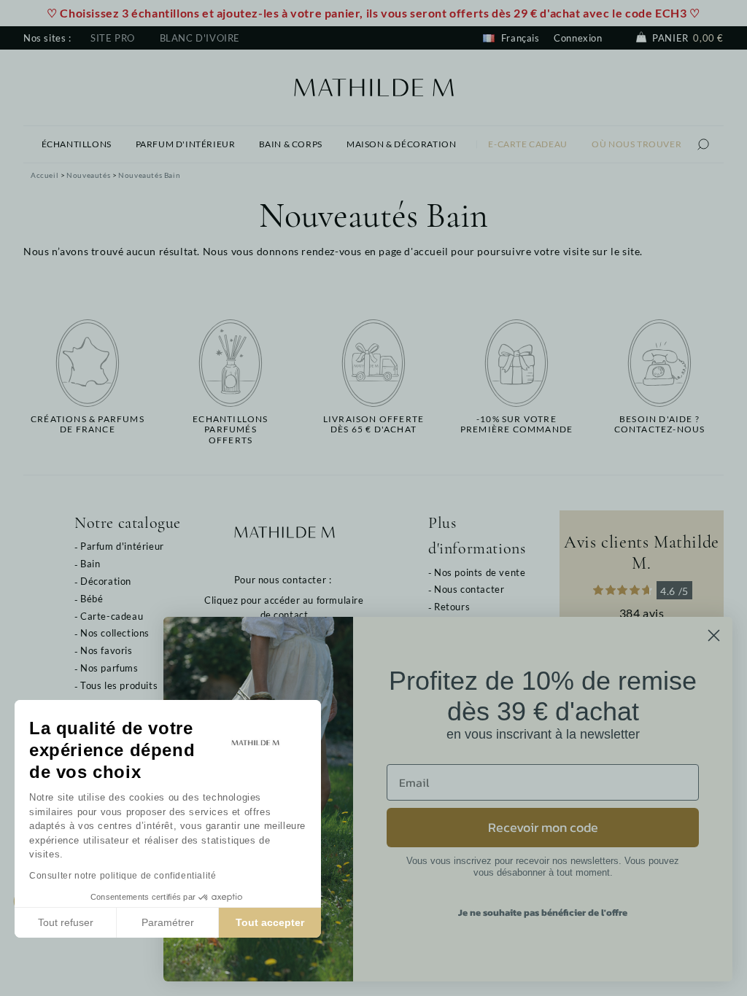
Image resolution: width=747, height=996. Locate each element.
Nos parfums (109, 668)
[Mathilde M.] (374, 85)
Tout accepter (270, 922)
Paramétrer (168, 922)
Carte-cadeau (111, 616)
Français (518, 38)
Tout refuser (65, 922)
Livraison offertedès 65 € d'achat (373, 424)
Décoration (105, 581)
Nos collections (115, 633)
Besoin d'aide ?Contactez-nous (659, 424)
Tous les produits (119, 685)
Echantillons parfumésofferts (230, 430)
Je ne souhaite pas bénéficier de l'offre (542, 912)
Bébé (91, 598)
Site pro (112, 38)
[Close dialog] (714, 635)
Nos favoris (106, 650)
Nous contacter (469, 589)
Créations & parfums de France (87, 424)
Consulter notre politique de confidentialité (122, 876)
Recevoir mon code (543, 827)
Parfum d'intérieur (122, 546)
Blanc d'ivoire (200, 38)
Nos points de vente (479, 572)
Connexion (578, 38)
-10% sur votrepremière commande (516, 424)
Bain (90, 563)
